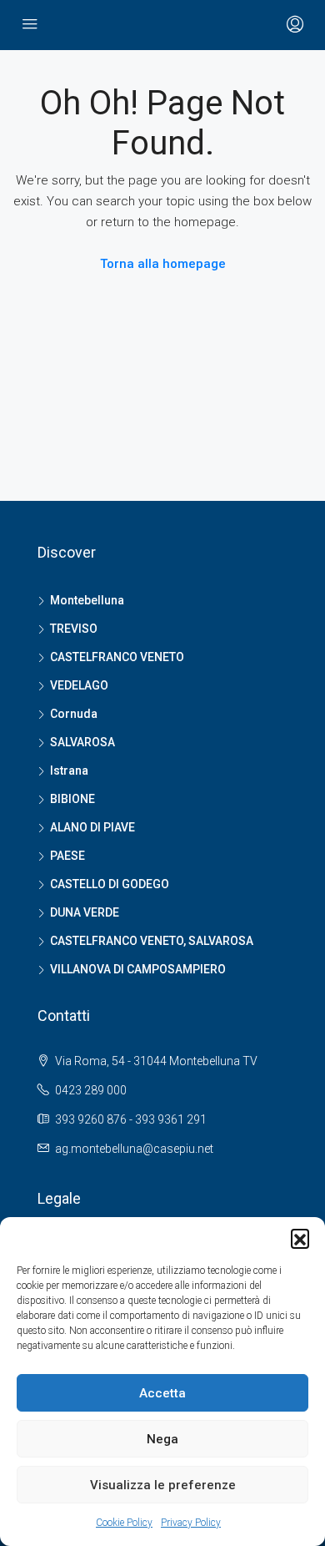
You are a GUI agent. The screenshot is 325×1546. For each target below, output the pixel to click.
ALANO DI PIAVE (92, 827)
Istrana (69, 770)
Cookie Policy (124, 1522)
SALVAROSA (82, 742)
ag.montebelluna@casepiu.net (134, 1148)
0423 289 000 (91, 1090)
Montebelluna (87, 600)
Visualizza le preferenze (163, 1485)
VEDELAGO (79, 685)
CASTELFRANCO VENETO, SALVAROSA (151, 940)
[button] (300, 1238)
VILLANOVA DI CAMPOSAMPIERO (138, 969)
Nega (162, 1439)
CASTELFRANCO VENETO (117, 657)
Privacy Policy (191, 1522)
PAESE (67, 855)
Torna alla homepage (163, 263)
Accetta (162, 1393)
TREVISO (74, 628)
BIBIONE (72, 799)
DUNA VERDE (84, 912)
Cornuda (74, 713)
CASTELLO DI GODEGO (109, 884)
